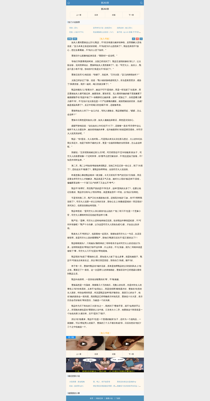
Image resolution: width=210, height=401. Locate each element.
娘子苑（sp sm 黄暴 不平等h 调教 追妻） (133, 32)
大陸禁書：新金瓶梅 (77, 381)
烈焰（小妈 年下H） (77, 32)
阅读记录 (99, 398)
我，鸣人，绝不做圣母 (101, 381)
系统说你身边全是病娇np (126, 381)
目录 (96, 15)
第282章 (105, 2)
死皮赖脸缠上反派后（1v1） (104, 32)
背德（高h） (74, 28)
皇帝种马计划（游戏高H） (103, 28)
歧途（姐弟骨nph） (76, 386)
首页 (91, 398)
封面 (113, 15)
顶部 (118, 398)
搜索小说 (109, 398)
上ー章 (78, 15)
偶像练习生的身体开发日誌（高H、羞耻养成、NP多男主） (139, 386)
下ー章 (131, 15)
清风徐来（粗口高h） (125, 28)
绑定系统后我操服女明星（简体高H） (107, 386)
